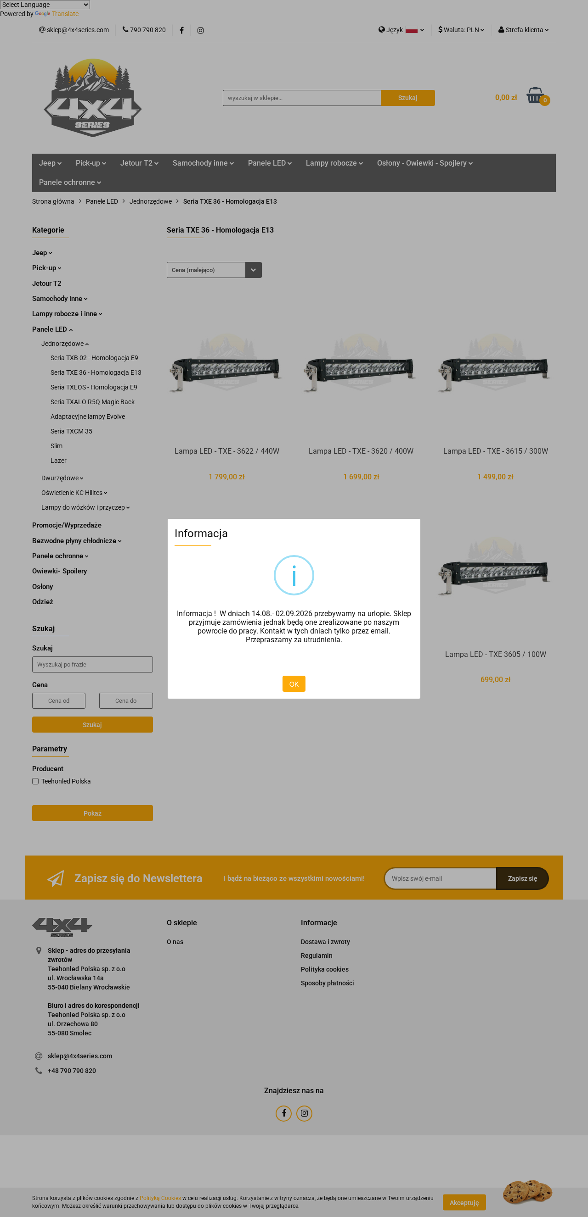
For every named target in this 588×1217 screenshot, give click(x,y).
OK (294, 684)
